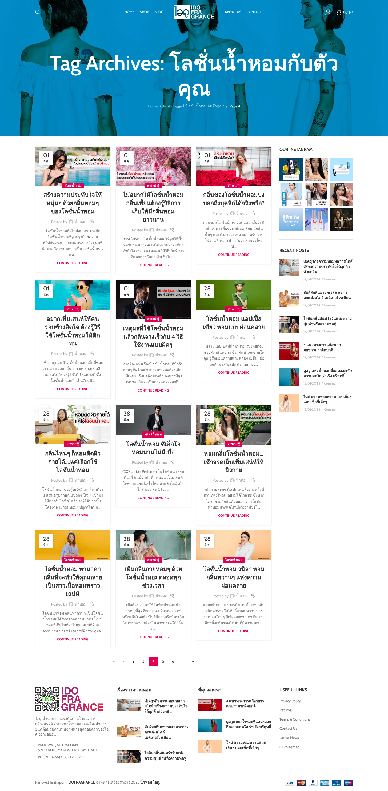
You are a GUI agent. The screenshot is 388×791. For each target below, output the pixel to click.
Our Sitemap (289, 747)
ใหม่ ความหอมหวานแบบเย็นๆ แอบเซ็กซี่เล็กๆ (246, 745)
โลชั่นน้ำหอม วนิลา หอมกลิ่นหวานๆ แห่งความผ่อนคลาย (234, 577)
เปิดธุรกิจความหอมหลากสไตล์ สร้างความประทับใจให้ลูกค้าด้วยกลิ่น (328, 266)
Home (153, 106)
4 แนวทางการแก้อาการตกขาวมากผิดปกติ (322, 347)
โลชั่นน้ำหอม (72, 560)
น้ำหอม (80, 221)
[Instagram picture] (291, 169)
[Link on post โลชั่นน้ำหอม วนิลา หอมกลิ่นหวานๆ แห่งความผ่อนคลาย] (233, 545)
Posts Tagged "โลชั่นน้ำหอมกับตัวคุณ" (193, 106)
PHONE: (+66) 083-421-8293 (61, 757)
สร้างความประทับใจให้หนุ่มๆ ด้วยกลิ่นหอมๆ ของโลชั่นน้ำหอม (72, 203)
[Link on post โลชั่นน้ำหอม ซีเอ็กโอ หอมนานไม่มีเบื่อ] (153, 420)
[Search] (38, 12)
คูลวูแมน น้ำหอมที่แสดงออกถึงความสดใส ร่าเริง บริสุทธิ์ (327, 373)
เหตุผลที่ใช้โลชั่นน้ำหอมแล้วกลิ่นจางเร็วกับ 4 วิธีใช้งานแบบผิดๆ (153, 337)
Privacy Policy (290, 701)
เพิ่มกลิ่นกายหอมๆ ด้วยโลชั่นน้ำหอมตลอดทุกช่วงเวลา (153, 577)
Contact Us (288, 728)
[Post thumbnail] (289, 270)
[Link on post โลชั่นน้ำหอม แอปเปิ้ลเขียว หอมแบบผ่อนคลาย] (233, 295)
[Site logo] (194, 11)
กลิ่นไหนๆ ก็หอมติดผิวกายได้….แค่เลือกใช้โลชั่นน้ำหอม (73, 462)
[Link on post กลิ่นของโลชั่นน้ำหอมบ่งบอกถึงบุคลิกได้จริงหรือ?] (233, 166)
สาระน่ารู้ (153, 185)
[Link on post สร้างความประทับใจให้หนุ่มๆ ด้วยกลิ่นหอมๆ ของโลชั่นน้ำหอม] (72, 166)
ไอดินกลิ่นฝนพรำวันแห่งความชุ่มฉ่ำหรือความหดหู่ (327, 321)
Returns (285, 710)
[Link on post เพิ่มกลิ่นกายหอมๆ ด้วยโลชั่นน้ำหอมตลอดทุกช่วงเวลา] (153, 545)
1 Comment (330, 279)
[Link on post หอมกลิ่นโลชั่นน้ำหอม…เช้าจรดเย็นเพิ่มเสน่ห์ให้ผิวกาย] (233, 425)
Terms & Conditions (294, 719)
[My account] (328, 12)
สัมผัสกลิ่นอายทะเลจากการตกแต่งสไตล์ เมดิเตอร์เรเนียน (327, 295)
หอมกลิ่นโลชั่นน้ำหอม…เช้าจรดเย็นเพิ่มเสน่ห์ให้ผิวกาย (234, 462)
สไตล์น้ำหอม (73, 185)
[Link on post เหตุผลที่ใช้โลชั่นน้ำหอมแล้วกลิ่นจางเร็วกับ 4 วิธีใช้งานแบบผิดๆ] (153, 299)
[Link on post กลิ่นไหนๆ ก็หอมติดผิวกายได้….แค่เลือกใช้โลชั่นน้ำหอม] (72, 425)
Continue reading (72, 263)
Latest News (289, 737)
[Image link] (69, 698)
